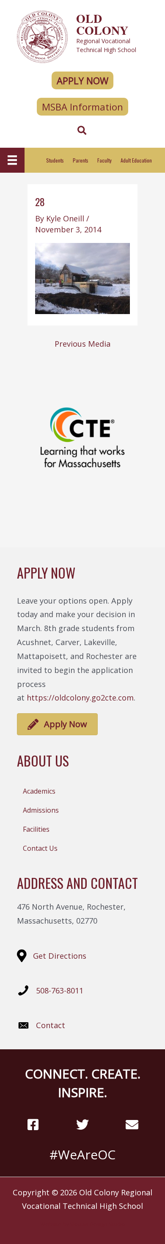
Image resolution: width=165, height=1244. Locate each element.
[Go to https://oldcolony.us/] (82, 35)
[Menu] (12, 160)
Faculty (104, 160)
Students (55, 160)
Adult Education (136, 160)
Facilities (36, 829)
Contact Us (40, 848)
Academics (39, 791)
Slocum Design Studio (97, 1224)
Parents (80, 160)
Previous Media (82, 344)
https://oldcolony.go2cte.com (80, 697)
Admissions (41, 810)
